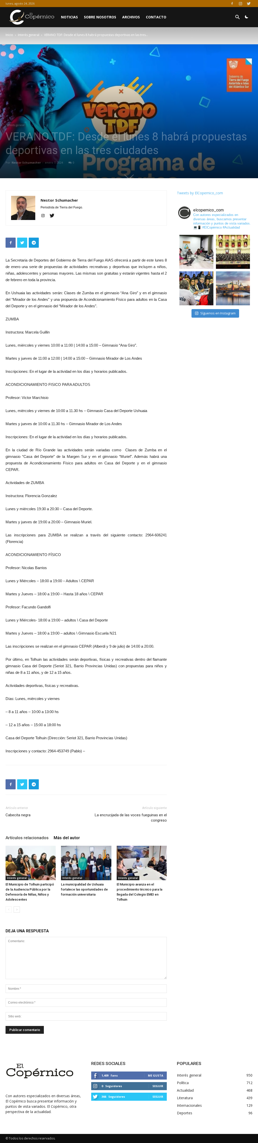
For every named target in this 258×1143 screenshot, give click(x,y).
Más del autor (67, 837)
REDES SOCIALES (108, 1063)
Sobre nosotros (100, 17)
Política (183, 1082)
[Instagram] (240, 3)
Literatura (185, 1097)
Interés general (28, 35)
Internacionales (189, 1105)
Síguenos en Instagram (218, 313)
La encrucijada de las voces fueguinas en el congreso (131, 818)
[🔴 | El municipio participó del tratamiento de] (196, 288)
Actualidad (185, 1090)
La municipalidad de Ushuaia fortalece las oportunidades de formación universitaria (84, 889)
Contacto (156, 17)
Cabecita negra (18, 815)
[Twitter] (248, 3)
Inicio (9, 35)
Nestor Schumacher (26, 162)
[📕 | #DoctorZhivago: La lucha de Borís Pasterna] (233, 288)
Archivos (131, 17)
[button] (237, 17)
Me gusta (155, 1075)
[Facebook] (232, 3)
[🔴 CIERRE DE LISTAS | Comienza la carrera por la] (233, 252)
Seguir (157, 1086)
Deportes (184, 1113)
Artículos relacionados (27, 837)
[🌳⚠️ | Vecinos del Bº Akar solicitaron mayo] (196, 252)
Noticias (69, 17)
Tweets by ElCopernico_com (200, 193)
